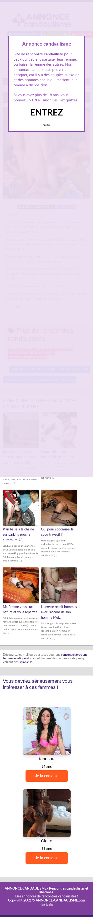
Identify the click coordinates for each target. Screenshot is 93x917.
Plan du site (46, 904)
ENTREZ (46, 113)
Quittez (46, 125)
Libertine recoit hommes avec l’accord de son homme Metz (59, 612)
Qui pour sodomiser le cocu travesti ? (57, 532)
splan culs (25, 662)
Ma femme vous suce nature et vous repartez (20, 609)
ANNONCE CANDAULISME (25, 888)
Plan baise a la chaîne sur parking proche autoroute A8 (18, 535)
